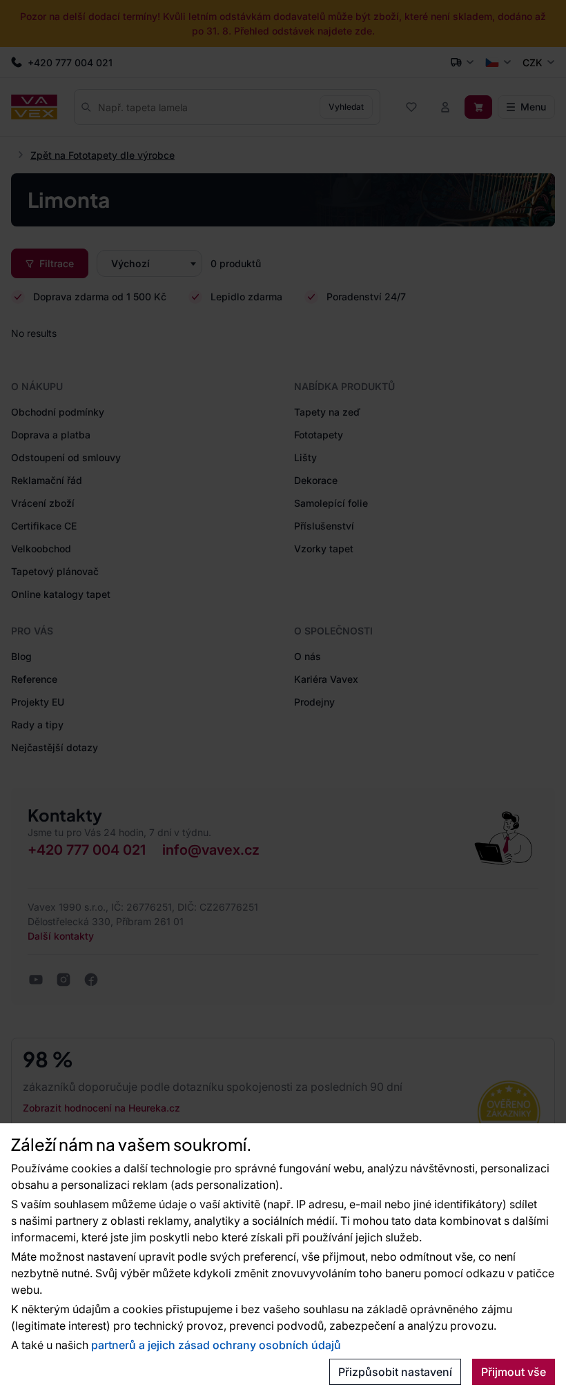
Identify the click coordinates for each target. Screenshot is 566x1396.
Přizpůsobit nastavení (395, 1372)
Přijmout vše (513, 1372)
